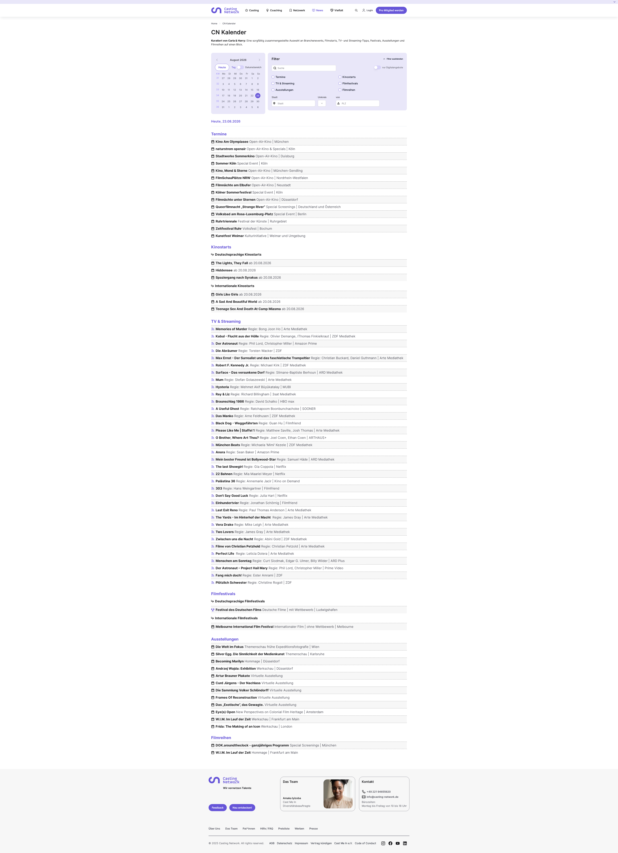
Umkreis (322, 97)
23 (257, 95)
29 (234, 78)
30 (240, 78)
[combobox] (322, 103)
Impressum (301, 843)
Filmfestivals (350, 83)
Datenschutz (284, 843)
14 (246, 89)
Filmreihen (348, 89)
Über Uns (214, 828)
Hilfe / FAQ (266, 828)
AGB (271, 843)
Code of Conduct (365, 843)
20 (240, 95)
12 (234, 89)
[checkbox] (273, 77)
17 (223, 95)
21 (246, 95)
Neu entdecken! (242, 807)
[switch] (240, 67)
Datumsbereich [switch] (253, 67)
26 (234, 101)
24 (223, 101)
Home (214, 23)
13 (240, 89)
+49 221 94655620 (379, 791)
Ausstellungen (284, 89)
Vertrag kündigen (321, 843)
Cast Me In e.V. (343, 843)
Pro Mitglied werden (391, 10)
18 (229, 95)
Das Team (231, 828)
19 (234, 95)
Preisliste (284, 828)
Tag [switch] (234, 67)
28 (228, 78)
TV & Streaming (285, 83)
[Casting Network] (225, 10)
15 (252, 89)
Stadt (274, 97)
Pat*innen (249, 828)
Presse (313, 828)
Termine (280, 77)
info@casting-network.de (382, 796)
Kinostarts (349, 77)
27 (223, 78)
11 (229, 89)
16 (258, 89)
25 (228, 101)
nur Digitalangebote (392, 67)
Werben (299, 828)
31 (246, 78)
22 (252, 95)
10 (223, 89)
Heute (222, 67)
